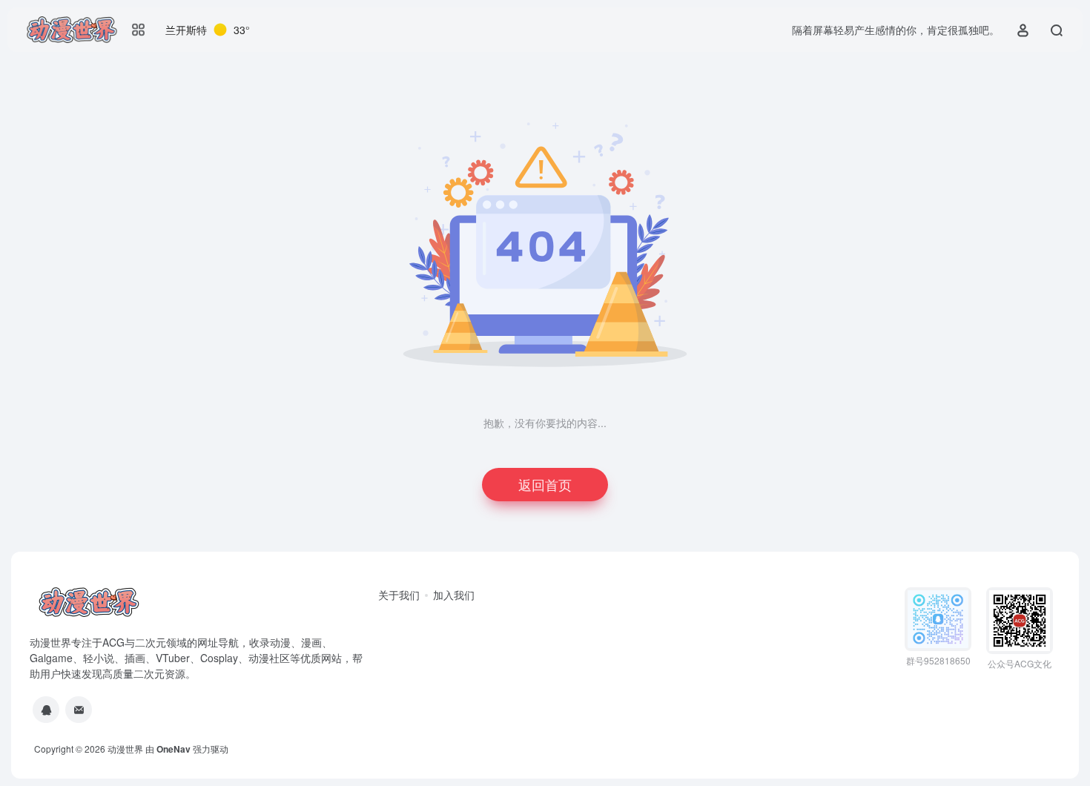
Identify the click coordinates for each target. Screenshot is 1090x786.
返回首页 (545, 484)
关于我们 (399, 594)
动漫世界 (125, 748)
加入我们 (454, 594)
